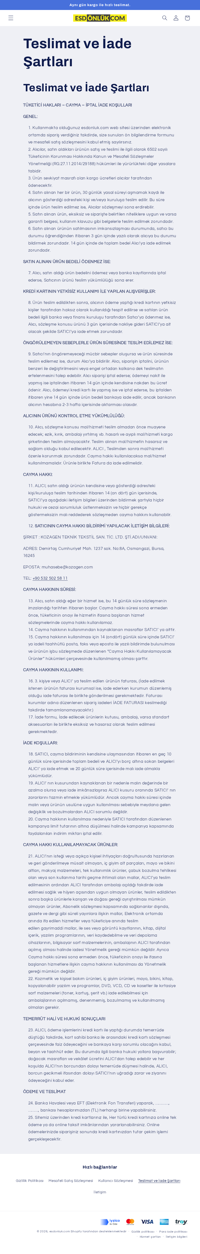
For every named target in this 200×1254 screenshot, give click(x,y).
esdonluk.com (60, 1231)
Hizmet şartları (150, 1236)
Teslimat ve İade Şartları (159, 1181)
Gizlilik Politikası (30, 1181)
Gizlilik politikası (142, 1231)
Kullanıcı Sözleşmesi (115, 1181)
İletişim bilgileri (176, 1236)
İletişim (100, 1192)
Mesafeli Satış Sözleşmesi (71, 1181)
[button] (10, 18)
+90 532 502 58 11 (50, 578)
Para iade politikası (173, 1231)
